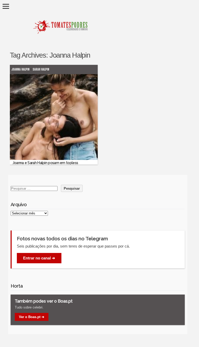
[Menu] (6, 6)
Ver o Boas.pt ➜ (31, 317)
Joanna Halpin (20, 69)
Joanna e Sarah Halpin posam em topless (45, 163)
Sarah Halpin (41, 69)
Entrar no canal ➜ (39, 258)
